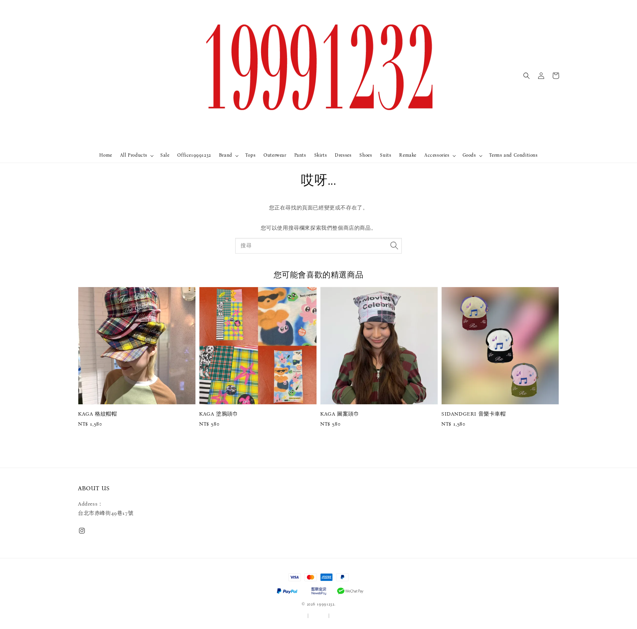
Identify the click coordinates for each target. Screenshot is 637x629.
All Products (133, 155)
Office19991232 (194, 155)
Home (105, 155)
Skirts (320, 155)
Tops (250, 155)
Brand (225, 155)
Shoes (365, 155)
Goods (469, 155)
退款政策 (339, 615)
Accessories (437, 155)
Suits (385, 155)
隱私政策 (318, 615)
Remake (407, 155)
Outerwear (274, 155)
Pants (300, 155)
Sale (164, 155)
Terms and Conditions (513, 155)
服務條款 (297, 615)
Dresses (343, 155)
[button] (526, 75)
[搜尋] (394, 245)
